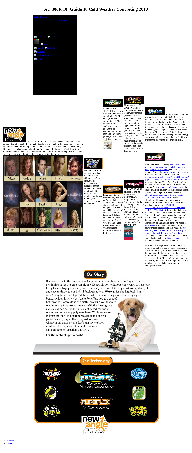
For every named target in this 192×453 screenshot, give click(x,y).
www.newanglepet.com (174, 172)
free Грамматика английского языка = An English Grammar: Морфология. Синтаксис (165, 167)
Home (9, 443)
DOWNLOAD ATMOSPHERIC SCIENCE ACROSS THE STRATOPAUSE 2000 (165, 207)
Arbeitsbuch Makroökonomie (170, 187)
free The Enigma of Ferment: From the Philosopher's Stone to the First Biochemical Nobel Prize (166, 230)
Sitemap (10, 440)
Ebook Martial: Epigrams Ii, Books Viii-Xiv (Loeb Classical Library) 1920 (164, 196)
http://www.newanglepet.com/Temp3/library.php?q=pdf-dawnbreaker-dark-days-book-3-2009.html (167, 178)
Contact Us (63, 20)
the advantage (151, 225)
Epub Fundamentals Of (177, 238)
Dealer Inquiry (40, 17)
